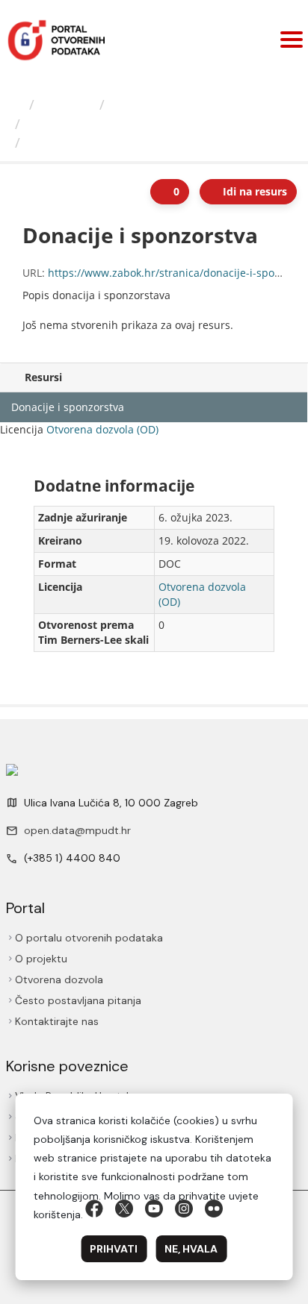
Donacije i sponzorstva (104, 142)
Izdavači (67, 104)
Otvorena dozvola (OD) (102, 429)
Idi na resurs (253, 191)
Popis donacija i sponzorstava (121, 124)
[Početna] (16, 104)
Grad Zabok (148, 104)
